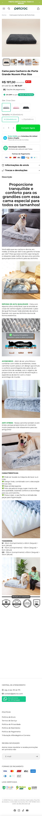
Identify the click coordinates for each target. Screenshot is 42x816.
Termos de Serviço (9, 721)
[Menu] (4, 8)
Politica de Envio (9, 717)
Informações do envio (17, 165)
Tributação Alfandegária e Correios (16, 735)
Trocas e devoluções (16, 170)
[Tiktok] (23, 810)
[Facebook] (14, 810)
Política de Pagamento (11, 732)
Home (4, 15)
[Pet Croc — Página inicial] (21, 8)
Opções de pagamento (15, 89)
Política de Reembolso (11, 728)
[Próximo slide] (39, 2)
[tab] (6, 62)
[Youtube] (27, 810)
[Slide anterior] (2, 2)
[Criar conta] (37, 756)
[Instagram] (19, 810)
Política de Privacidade (11, 724)
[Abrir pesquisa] (8, 8)
